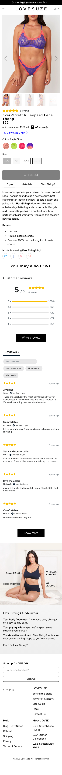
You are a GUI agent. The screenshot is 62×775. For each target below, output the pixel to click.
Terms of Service (12, 746)
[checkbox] (10, 375)
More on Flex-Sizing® (15, 645)
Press (35, 708)
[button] (31, 301)
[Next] (56, 58)
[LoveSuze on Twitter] (4, 689)
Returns (7, 731)
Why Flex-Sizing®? (43, 698)
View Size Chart (16, 132)
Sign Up (31, 678)
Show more (31, 533)
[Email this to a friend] (29, 256)
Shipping (8, 736)
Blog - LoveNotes (13, 725)
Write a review (31, 337)
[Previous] (5, 58)
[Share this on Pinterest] (21, 256)
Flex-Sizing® (48, 184)
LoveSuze (25, 758)
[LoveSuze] (31, 9)
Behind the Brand (42, 693)
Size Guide (39, 703)
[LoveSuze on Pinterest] (10, 689)
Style (10, 184)
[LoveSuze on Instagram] (13, 689)
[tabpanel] (31, 449)
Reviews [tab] (11, 352)
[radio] (6, 146)
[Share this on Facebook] (13, 256)
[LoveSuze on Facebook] (7, 689)
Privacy (7, 741)
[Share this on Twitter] (5, 256)
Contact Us (39, 713)
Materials (27, 184)
